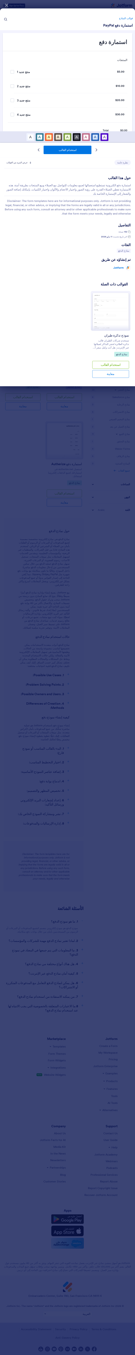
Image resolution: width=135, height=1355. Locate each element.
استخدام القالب (67, 150)
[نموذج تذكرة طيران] (110, 311)
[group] (110, 337)
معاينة (110, 374)
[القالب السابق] (96, 150)
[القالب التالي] (38, 150)
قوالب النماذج (126, 18)
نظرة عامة (122, 162)
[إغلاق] (7, 5)
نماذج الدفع (123, 250)
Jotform (118, 267)
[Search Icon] (5, 19)
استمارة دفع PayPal (118, 25)
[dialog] (67, 677)
